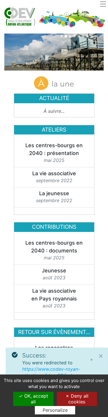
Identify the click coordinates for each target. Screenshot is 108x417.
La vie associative (54, 173)
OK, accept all (35, 398)
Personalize (55, 410)
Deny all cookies (78, 398)
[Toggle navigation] (103, 4)
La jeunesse (54, 193)
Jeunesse (54, 270)
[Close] (100, 356)
